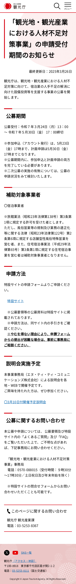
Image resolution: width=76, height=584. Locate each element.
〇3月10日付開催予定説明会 (25, 401)
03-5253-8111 (20, 570)
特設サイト (15, 300)
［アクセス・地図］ (24, 561)
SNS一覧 (26, 552)
